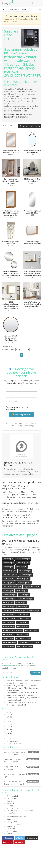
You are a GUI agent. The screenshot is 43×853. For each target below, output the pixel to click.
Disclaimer (11, 803)
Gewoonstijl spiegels (23, 559)
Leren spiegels (8, 567)
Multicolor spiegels (9, 642)
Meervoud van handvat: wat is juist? (21, 775)
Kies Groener (11, 693)
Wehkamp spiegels (9, 595)
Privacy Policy (11, 813)
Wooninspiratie (12, 831)
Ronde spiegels (21, 567)
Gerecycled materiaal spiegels (29, 642)
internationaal (29, 695)
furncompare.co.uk (14, 743)
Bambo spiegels (24, 619)
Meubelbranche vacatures (17, 817)
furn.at (9, 719)
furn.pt (9, 734)
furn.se (9, 726)
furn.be (9, 714)
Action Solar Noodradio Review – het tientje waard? (21, 782)
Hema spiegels (23, 607)
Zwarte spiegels (8, 622)
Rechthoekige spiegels (24, 646)
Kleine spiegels (8, 603)
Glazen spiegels (22, 622)
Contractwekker (13, 697)
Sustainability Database (16, 702)
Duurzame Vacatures (15, 695)
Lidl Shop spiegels (9, 583)
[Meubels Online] (4, 9)
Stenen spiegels (8, 563)
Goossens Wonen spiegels (12, 587)
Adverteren (11, 829)
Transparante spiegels (25, 599)
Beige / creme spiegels (31, 587)
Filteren (24, 126)
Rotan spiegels (8, 591)
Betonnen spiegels (31, 630)
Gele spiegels (7, 611)
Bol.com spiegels (25, 571)
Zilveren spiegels (9, 599)
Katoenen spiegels (23, 563)
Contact (10, 833)
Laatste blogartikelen (13, 747)
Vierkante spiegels (9, 619)
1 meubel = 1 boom (14, 824)
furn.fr (9, 712)
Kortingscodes (12, 821)
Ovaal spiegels (8, 638)
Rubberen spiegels (22, 579)
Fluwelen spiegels (24, 583)
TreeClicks (10, 681)
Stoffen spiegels (22, 626)
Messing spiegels (9, 615)
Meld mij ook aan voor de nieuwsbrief (17, 408)
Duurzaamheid (12, 819)
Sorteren (36, 126)
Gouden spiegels (26, 575)
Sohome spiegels (9, 607)
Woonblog (10, 801)
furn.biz (9, 736)
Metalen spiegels (22, 634)
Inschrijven (36, 672)
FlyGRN (9, 685)
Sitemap (10, 806)
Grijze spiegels (24, 595)
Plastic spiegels (8, 579)
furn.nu (9, 722)
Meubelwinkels (12, 808)
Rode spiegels (8, 559)
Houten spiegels (34, 611)
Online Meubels (13, 796)
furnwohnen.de (12, 741)
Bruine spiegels (20, 611)
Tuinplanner (11, 826)
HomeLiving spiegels (23, 638)
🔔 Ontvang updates (21, 414)
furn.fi (9, 738)
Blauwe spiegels (8, 626)
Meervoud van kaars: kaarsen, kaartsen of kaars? (21, 753)
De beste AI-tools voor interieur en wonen (21, 760)
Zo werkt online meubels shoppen (20, 810)
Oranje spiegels (23, 615)
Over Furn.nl (11, 798)
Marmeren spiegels (9, 571)
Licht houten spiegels (10, 575)
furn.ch (9, 729)
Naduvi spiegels (8, 646)
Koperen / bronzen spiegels (12, 630)
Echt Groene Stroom (14, 688)
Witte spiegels (21, 603)
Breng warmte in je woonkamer (21, 768)
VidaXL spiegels (21, 591)
